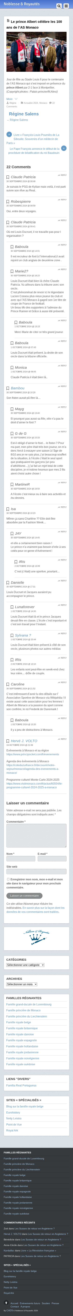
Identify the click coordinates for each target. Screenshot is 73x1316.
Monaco (43, 103)
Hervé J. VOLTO (24, 741)
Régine (13, 103)
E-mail (42, 853)
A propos (25, 1306)
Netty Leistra (13, 1118)
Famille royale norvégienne (22, 1058)
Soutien (46, 1303)
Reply (64, 175)
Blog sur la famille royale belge (24, 1106)
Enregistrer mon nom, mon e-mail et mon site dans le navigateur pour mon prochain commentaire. (34, 883)
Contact (15, 1306)
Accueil (14, 1303)
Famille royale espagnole (21, 1040)
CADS (9, 1310)
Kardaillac (9, 1250)
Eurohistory (13, 1112)
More (9, 99)
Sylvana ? (23, 635)
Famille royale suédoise (20, 1064)
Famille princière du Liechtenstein (26, 1016)
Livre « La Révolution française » (38, 1250)
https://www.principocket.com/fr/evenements (32, 754)
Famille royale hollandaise (22, 1046)
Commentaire (15, 821)
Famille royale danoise (20, 1034)
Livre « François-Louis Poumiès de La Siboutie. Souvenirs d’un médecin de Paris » (32, 138)
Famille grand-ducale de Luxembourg (28, 1004)
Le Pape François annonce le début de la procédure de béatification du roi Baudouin (36, 150)
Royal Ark (12, 1130)
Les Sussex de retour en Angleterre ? (35, 1228)
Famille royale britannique (22, 1028)
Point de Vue (14, 1124)
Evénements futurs (30, 1303)
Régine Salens (24, 113)
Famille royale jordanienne (22, 1052)
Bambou (17, 388)
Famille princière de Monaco (23, 1010)
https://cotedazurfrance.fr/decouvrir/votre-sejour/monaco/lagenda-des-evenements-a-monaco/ (32, 769)
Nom (10, 853)
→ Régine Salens (17, 119)
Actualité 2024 (31, 103)
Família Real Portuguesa (21, 1085)
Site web (11, 866)
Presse (55, 1303)
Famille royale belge (18, 1022)
